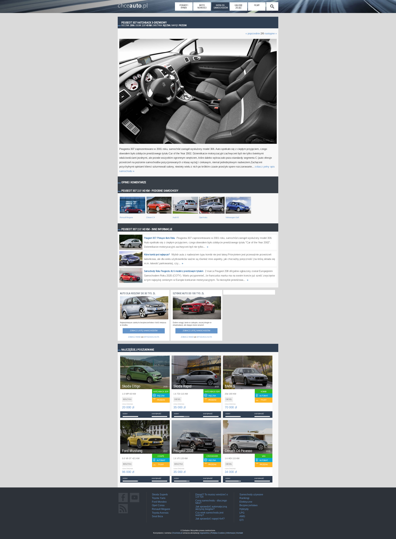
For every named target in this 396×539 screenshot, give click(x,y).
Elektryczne (245, 501)
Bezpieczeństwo (248, 505)
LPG (241, 512)
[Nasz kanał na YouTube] (134, 502)
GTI (241, 520)
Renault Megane (161, 509)
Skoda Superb (160, 494)
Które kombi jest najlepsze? (157, 254)
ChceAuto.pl (177, 533)
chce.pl (133, 4)
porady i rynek (184, 6)
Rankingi (244, 498)
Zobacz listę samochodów (143, 331)
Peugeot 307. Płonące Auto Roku (159, 238)
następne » (271, 33)
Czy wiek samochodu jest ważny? (209, 513)
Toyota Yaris (158, 498)
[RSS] (123, 513)
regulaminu (204, 533)
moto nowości (202, 6)
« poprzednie (252, 33)
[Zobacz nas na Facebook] (123, 502)
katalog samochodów (221, 6)
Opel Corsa (158, 505)
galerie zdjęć (238, 6)
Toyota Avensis (160, 512)
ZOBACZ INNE (134, 337)
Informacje (230, 533)
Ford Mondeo (159, 501)
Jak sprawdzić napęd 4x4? (210, 518)
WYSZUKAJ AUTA (151, 337)
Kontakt (240, 533)
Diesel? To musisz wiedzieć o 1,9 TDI (211, 495)
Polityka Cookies (218, 533)
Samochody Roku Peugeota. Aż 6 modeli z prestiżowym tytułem (173, 271)
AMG (242, 516)
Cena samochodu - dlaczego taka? (211, 501)
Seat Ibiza (157, 516)
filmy (257, 5)
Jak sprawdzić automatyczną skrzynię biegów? (211, 507)
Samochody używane (251, 494)
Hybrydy (244, 509)
